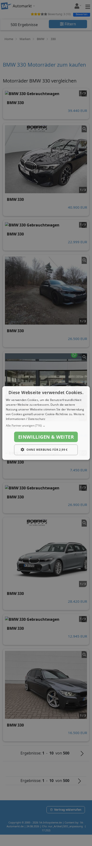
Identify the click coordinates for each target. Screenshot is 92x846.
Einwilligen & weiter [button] (46, 437)
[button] (46, 425)
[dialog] (46, 423)
